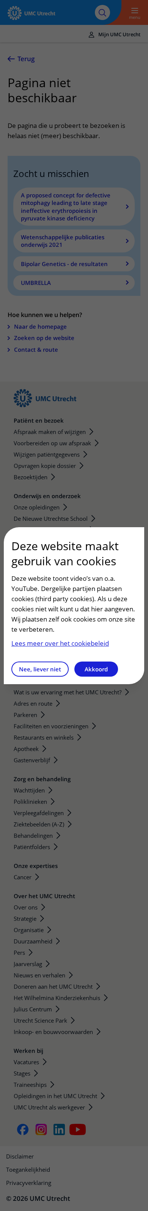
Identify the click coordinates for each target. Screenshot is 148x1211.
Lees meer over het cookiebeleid (60, 643)
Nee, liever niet (40, 669)
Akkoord (96, 669)
